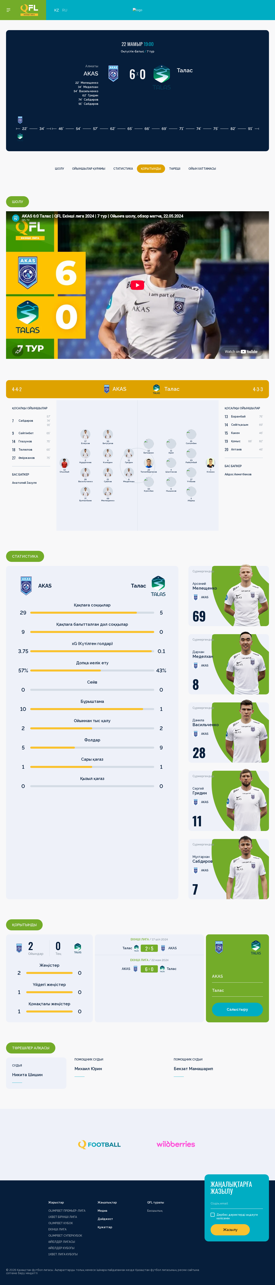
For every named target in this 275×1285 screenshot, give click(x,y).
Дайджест (105, 1219)
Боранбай (238, 416)
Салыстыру (237, 1009)
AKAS (91, 73)
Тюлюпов (25, 449)
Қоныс (235, 441)
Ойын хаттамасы (202, 168)
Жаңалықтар (107, 1202)
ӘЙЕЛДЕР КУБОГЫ (61, 1248)
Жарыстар (56, 1202)
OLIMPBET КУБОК (60, 1223)
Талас (185, 70)
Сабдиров (26, 420)
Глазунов (25, 441)
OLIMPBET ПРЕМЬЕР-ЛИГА (66, 1210)
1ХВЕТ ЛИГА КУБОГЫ (63, 1254)
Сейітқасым (239, 424)
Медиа (102, 1210)
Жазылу (230, 1230)
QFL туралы (155, 1202)
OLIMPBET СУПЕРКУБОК (65, 1235)
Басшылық (155, 1210)
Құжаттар (105, 1227)
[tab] (69, 389)
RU (64, 10)
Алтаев (236, 449)
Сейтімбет (26, 433)
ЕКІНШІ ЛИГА (57, 1229)
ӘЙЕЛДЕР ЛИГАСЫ (61, 1241)
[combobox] (237, 977)
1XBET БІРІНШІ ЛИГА (62, 1217)
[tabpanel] (72, 465)
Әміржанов (27, 457)
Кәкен (235, 433)
